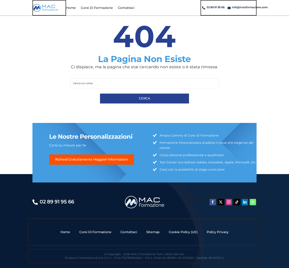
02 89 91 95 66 (216, 7)
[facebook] (213, 202)
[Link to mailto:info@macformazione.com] (229, 7)
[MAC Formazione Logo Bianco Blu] (144, 197)
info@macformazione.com (250, 7)
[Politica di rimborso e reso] (45, 5)
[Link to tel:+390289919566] (203, 7)
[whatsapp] (253, 202)
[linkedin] (245, 202)
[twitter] (221, 202)
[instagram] (229, 202)
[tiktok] (237, 202)
